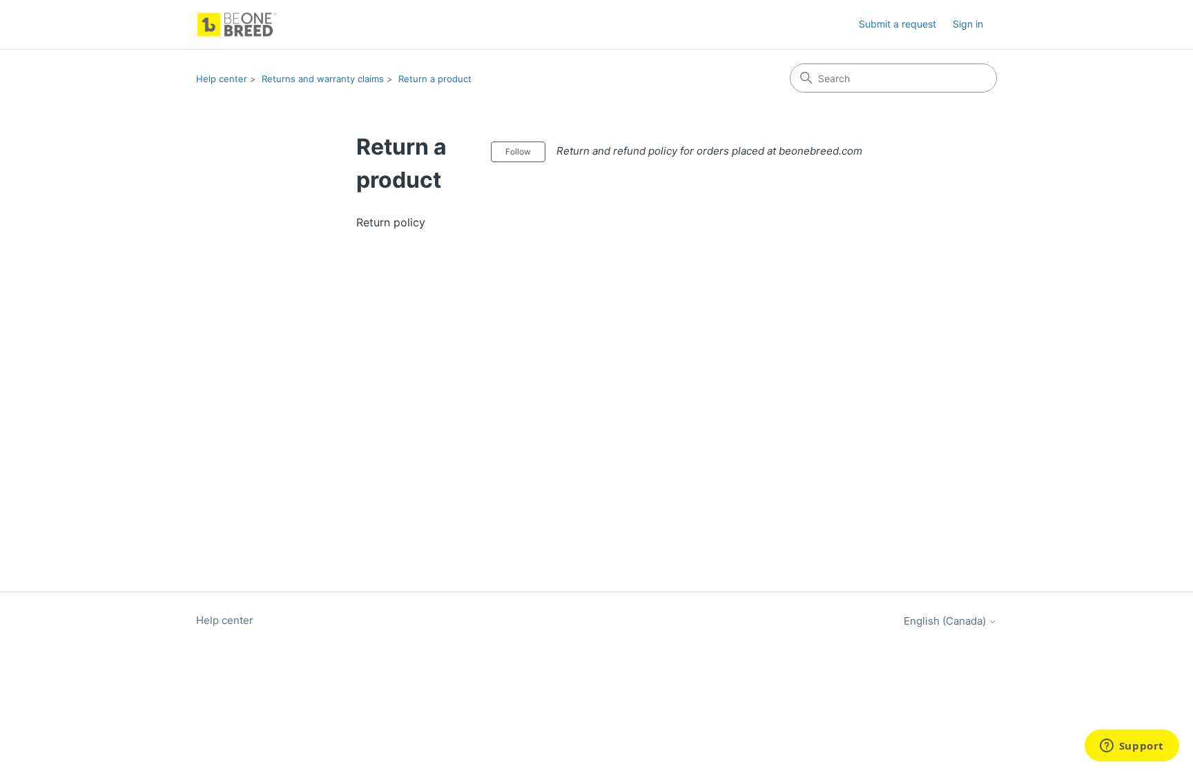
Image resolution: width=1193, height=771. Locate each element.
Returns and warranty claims (323, 78)
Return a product (435, 78)
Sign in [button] (968, 24)
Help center (221, 78)
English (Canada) (946, 621)
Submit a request (897, 24)
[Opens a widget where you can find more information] (1131, 747)
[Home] (237, 24)
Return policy (390, 222)
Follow (518, 151)
